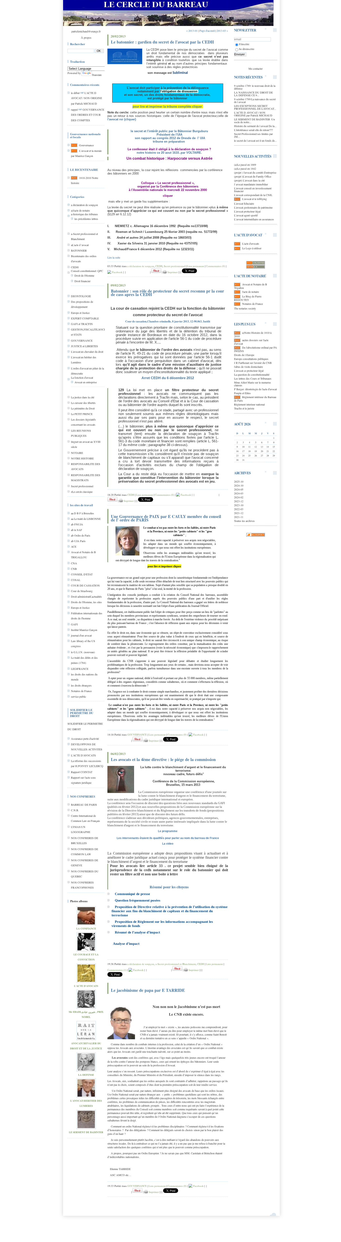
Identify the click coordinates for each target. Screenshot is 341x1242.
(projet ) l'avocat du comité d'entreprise (255, 172)
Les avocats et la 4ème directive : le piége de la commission (163, 759)
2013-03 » (222, 30)
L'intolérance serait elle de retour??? (253, 130)
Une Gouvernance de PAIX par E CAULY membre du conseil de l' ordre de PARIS (166, 518)
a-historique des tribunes (84, 214)
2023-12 (238, 501)
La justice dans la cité (82, 397)
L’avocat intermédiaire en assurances (254, 219)
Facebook (116, 272)
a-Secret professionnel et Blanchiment (175, 964)
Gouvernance (86, 145)
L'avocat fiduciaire (244, 203)
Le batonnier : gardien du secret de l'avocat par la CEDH (162, 42)
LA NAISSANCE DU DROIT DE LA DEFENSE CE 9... (253, 93)
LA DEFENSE (86, 1075)
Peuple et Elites (242, 393)
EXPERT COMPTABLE (85, 318)
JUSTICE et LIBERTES (84, 346)
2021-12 (238, 513)
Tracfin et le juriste (244, 408)
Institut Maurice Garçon (84, 630)
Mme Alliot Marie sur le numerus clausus (252, 384)
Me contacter (255, 68)
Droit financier (82, 281)
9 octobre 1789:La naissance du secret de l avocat (255, 100)
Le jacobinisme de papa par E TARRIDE (148, 990)
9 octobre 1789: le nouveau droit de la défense (254, 87)
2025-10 (238, 481)
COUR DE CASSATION (85, 585)
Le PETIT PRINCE (82, 414)
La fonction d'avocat (82, 377)
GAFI (74, 624)
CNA (74, 563)
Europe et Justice (80, 313)
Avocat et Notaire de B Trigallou (250, 286)
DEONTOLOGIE (81, 296)
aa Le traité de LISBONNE (86, 519)
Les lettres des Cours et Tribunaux (252, 378)
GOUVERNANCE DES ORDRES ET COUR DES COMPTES (87, 115)
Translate (97, 75)
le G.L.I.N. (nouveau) (83, 652)
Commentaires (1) (117, 970)
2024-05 (238, 489)
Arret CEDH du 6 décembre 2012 (168, 378)
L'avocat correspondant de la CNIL (253, 195)
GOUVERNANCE (82, 340)
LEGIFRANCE (79, 669)
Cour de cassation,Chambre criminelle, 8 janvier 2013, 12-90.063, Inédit (167, 321)
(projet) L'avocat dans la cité (249, 180)
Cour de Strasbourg (82, 591)
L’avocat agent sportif (246, 215)
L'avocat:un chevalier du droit (87, 351)
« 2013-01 (192, 30)
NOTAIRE (77, 453)
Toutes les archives (244, 521)
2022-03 (238, 509)
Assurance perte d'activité (85, 738)
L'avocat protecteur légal (247, 211)
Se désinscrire (246, 49)
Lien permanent (195, 266)
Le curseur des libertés (83, 403)
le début (75, 93)
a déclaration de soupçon (84, 205)
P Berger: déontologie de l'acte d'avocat (255, 389)
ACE (73, 546)
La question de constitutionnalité (251, 374)
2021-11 (238, 517)
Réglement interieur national (249, 404)
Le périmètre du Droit (83, 408)
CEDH (75, 267)
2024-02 (238, 497)
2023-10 (238, 505)
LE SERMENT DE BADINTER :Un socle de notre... (254, 120)
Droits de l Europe (244, 355)
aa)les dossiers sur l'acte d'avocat (251, 341)
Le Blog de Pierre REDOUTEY (247, 298)
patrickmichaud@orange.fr (86, 31)
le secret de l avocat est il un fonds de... (255, 140)
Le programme (167, 831)
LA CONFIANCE (86, 928)
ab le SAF (76, 530)
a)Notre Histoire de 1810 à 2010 (252, 334)
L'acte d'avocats (250, 243)
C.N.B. (75, 810)
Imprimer (172, 272)
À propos (86, 37)
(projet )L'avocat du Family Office (252, 176)
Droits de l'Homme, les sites (86, 602)
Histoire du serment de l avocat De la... (255, 126)
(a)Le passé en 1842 (245, 168)
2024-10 (238, 485)
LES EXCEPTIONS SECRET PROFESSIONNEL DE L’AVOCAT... (255, 107)
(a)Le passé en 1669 (245, 164)
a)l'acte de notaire (80, 210)
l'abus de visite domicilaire (248, 366)
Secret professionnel (82, 486)
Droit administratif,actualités (86, 596)
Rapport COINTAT (81, 772)
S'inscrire (244, 44)
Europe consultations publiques (251, 359)
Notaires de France (81, 691)
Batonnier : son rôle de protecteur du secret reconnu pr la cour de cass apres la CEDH (167, 292)
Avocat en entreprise (85, 382)
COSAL (75, 580)
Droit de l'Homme (84, 275)
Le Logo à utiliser (251, 248)
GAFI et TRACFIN (82, 324)
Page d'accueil (207, 30)
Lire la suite (113, 257)
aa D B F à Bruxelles (82, 513)
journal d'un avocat (81, 635)
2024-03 (238, 493)
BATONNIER (79, 250)
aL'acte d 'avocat (80, 245)
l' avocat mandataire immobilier (251, 184)
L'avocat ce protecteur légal (249, 370)
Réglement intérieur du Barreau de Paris (255, 398)
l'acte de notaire (250, 291)
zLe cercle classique (82, 491)
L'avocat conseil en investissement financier (252, 189)
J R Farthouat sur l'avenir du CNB (253, 363)
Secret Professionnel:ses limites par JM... (253, 135)
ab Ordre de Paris (80, 535)
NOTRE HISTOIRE (82, 458)
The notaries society (245, 308)
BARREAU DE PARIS (84, 804)
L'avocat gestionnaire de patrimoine (253, 207)
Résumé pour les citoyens (169, 886)
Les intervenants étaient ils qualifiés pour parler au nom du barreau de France (168, 838)
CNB (74, 569)
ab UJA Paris (78, 541)
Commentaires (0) (215, 266)
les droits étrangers (81, 685)
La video (167, 843)
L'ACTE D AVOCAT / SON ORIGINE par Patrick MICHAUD (86, 98)
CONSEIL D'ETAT (82, 574)
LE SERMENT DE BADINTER (86, 1132)
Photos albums (79, 901)
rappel (74, 109)
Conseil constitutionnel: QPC (87, 271)
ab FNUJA (77, 524)
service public (78, 696)
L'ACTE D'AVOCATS (83, 755)
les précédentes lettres (86, 219)
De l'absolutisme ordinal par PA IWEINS (255, 349)
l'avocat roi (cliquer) (121, 119)
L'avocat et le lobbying (254, 199)
